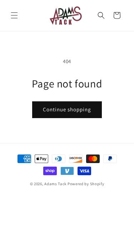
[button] (14, 15)
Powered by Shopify (86, 183)
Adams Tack (55, 183)
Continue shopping (67, 109)
